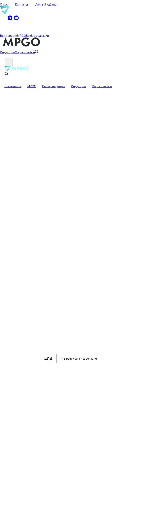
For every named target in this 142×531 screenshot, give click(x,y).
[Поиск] (36, 52)
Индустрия (7, 52)
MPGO (21, 35)
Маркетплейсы (25, 52)
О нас (4, 4)
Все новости (8, 35)
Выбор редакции (37, 35)
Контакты (21, 4)
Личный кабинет (46, 4)
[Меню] (9, 62)
